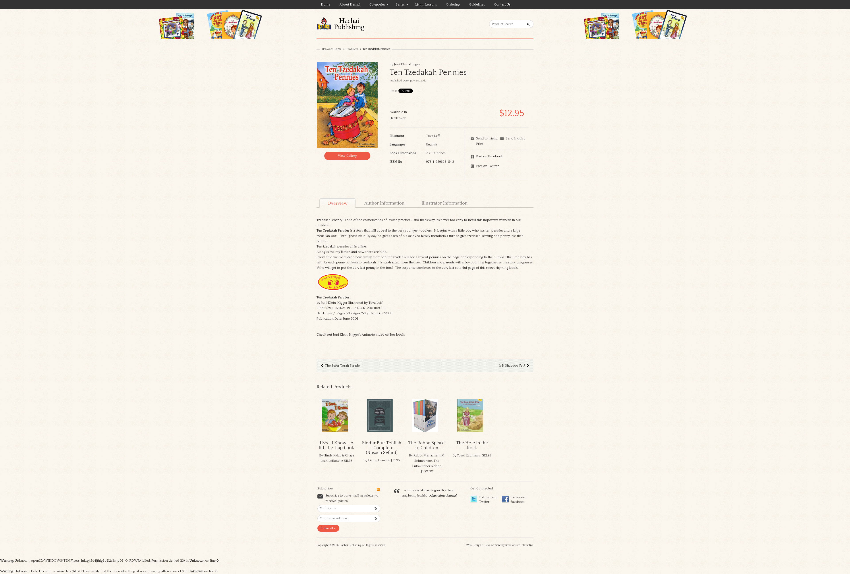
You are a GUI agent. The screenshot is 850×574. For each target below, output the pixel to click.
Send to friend (487, 138)
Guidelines (477, 4)
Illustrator (397, 136)
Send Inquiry (515, 138)
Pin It (393, 91)
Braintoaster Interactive (519, 545)
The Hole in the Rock (472, 445)
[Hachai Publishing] (349, 24)
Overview (337, 203)
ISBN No (396, 162)
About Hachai (350, 4)
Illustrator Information (444, 203)
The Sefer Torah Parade (342, 365)
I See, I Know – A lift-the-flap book (336, 445)
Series (398, 5)
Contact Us (502, 4)
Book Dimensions (403, 153)
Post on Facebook (489, 156)
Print (479, 144)
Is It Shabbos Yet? (512, 365)
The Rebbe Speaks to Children (427, 445)
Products (352, 48)
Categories (375, 5)
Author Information (384, 203)
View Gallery (347, 156)
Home (325, 4)
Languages (397, 144)
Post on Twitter (487, 166)
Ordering (453, 4)
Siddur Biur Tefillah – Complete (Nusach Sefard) (381, 448)
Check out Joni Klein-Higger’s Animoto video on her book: (361, 334)
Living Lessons (426, 4)
